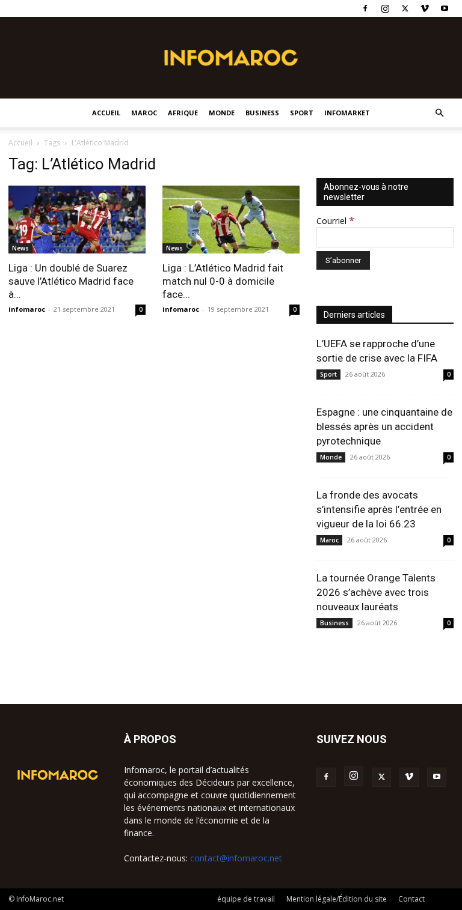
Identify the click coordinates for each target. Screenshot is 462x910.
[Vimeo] (425, 8)
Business (262, 112)
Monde (222, 112)
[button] (439, 113)
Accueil (106, 112)
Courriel (335, 220)
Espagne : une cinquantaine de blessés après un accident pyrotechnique (384, 426)
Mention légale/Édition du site (336, 899)
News (20, 248)
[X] (405, 8)
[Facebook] (365, 8)
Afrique (183, 112)
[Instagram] (385, 8)
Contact (411, 899)
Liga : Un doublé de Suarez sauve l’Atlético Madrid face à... (71, 281)
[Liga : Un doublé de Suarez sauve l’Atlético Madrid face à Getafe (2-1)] (77, 219)
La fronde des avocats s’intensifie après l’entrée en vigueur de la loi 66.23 (379, 509)
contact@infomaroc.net (236, 858)
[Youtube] (445, 8)
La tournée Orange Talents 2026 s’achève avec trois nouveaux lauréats (376, 592)
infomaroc (26, 309)
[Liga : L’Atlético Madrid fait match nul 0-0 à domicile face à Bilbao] (231, 219)
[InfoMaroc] (231, 58)
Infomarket (347, 112)
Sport (301, 112)
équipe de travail (246, 899)
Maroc (144, 112)
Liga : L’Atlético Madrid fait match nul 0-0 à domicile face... (222, 281)
